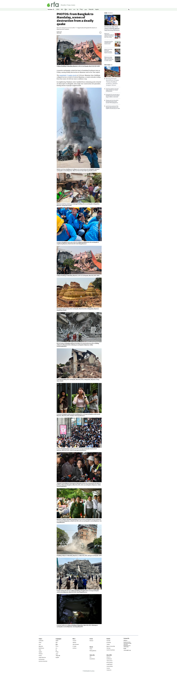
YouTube (108, 640)
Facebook (109, 642)
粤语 (62, 9)
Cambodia (41, 640)
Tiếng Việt (91, 9)
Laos (40, 644)
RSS (90, 657)
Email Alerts (92, 658)
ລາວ (74, 9)
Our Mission (109, 658)
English (97, 9)
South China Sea (42, 657)
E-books (74, 646)
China (40, 642)
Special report (76, 644)
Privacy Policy (109, 662)
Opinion (74, 642)
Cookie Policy (109, 664)
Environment (41, 659)
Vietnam (41, 653)
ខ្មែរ (77, 9)
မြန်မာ (66, 9)
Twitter (108, 644)
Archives (74, 648)
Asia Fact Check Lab (43, 661)
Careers (108, 668)
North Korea (41, 648)
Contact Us (109, 670)
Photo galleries (93, 650)
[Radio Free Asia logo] (61, 4)
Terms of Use (109, 660)
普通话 (57, 9)
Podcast (91, 640)
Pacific (40, 655)
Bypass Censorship (111, 646)
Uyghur (40, 651)
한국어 (70, 9)
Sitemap (108, 648)
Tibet (40, 650)
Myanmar (41, 646)
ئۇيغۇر (85, 9)
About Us (108, 657)
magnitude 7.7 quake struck (67, 75)
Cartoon (74, 640)
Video (91, 648)
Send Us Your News (111, 650)
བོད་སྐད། (81, 9)
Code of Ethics (110, 666)
